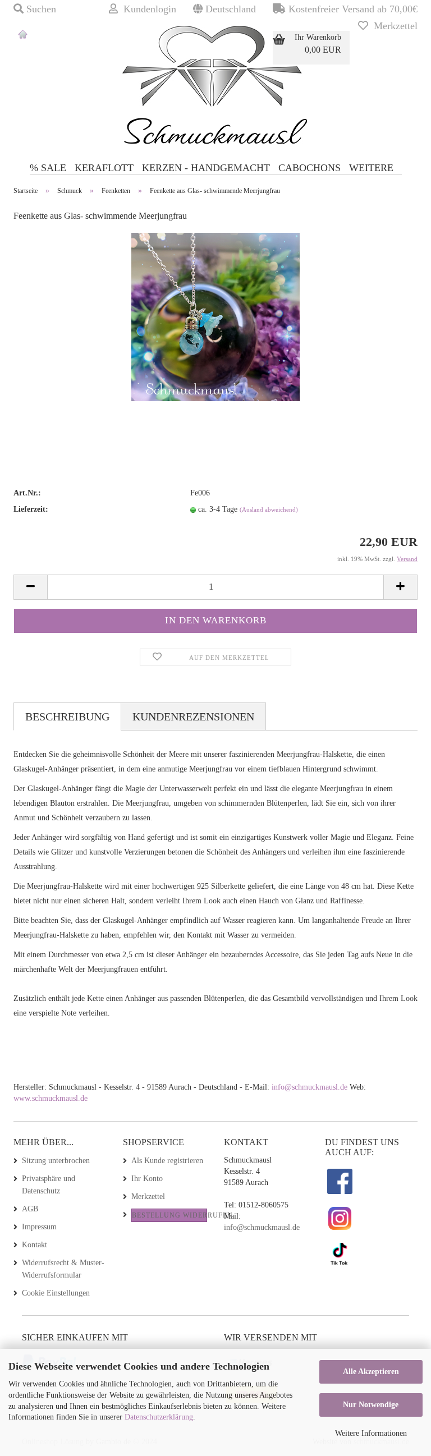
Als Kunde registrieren (167, 1160)
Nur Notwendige (370, 1404)
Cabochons (309, 167)
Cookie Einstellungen (56, 1293)
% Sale (48, 167)
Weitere (371, 167)
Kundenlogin (147, 9)
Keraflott (104, 167)
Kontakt (34, 1245)
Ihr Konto (147, 1178)
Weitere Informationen (371, 1433)
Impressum (39, 1227)
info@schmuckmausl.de (311, 1087)
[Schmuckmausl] (22, 45)
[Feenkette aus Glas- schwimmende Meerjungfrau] (215, 316)
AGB (30, 1209)
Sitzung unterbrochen (56, 1160)
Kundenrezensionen (193, 716)
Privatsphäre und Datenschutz (48, 1184)
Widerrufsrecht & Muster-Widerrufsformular (63, 1269)
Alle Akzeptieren (371, 1371)
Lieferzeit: (30, 509)
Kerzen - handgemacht (206, 167)
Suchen (40, 9)
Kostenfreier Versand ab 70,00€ (352, 9)
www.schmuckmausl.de (50, 1098)
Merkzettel (393, 25)
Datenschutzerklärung (159, 1417)
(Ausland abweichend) (269, 509)
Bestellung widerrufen (169, 1215)
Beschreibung (67, 716)
